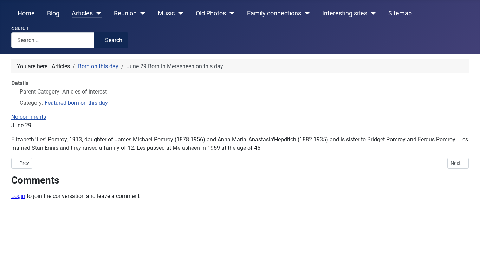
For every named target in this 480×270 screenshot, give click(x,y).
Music (166, 13)
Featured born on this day (76, 102)
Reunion (125, 13)
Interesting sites (344, 13)
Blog (53, 13)
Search (19, 28)
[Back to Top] (467, 257)
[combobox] (52, 40)
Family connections (274, 13)
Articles (82, 13)
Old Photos (211, 13)
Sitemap (400, 13)
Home (26, 13)
